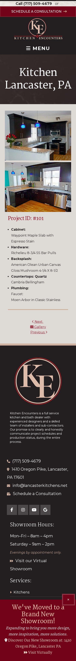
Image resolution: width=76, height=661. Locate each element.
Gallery (39, 327)
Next (38, 322)
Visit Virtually (39, 653)
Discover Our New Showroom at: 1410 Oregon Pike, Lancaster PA (39, 644)
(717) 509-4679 (38, 3)
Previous (37, 332)
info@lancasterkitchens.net (39, 485)
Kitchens (22, 592)
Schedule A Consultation (36, 11)
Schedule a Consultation (37, 493)
